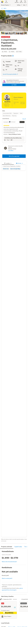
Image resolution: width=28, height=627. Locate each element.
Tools (24, 5)
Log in (25, 2)
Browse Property (5, 5)
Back (4, 8)
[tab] (8, 163)
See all (24, 118)
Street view (6, 168)
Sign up (21, 2)
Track (14, 85)
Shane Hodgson (7, 616)
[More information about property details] (13, 56)
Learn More (10, 150)
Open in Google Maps (15, 168)
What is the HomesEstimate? (9, 561)
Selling (19, 5)
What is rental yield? (7, 578)
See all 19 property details (10, 74)
